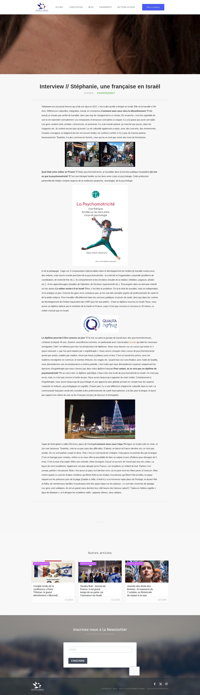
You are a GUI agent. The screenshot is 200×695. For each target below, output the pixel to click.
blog (91, 7)
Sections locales (126, 7)
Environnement (106, 93)
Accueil (59, 7)
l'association (76, 7)
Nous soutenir (153, 7)
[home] (42, 7)
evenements (105, 7)
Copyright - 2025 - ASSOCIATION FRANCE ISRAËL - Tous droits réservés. (135, 689)
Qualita (132, 342)
